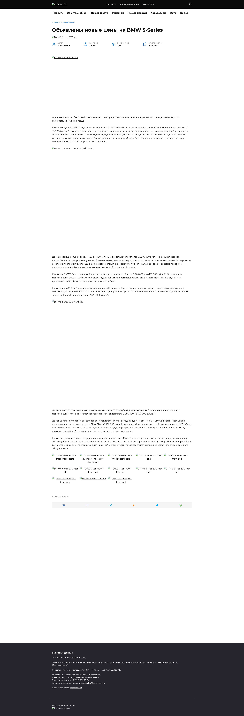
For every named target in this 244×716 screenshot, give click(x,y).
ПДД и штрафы (137, 13)
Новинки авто (99, 13)
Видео (184, 13)
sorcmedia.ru (76, 688)
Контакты (148, 4)
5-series (57, 497)
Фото (173, 13)
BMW (66, 497)
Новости (58, 13)
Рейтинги (118, 13)
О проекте (110, 4)
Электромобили (77, 13)
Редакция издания (129, 4)
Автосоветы (158, 13)
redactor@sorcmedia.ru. (94, 683)
